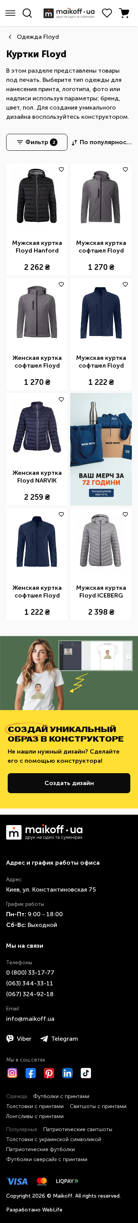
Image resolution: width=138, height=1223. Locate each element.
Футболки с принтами (61, 1096)
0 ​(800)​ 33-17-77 (30, 972)
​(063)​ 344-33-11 (29, 983)
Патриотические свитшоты (77, 1129)
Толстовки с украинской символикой (53, 1139)
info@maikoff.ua (30, 1018)
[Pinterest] (49, 1073)
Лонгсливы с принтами (35, 1116)
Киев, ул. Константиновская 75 (51, 889)
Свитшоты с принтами (98, 1106)
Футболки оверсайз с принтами (46, 1159)
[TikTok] (86, 1073)
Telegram (64, 1038)
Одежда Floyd (38, 36)
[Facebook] (31, 1073)
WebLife (52, 1209)
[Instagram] (12, 1073)
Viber (24, 1038)
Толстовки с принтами (35, 1106)
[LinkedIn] (67, 1073)
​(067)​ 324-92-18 (30, 994)
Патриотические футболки (40, 1149)
